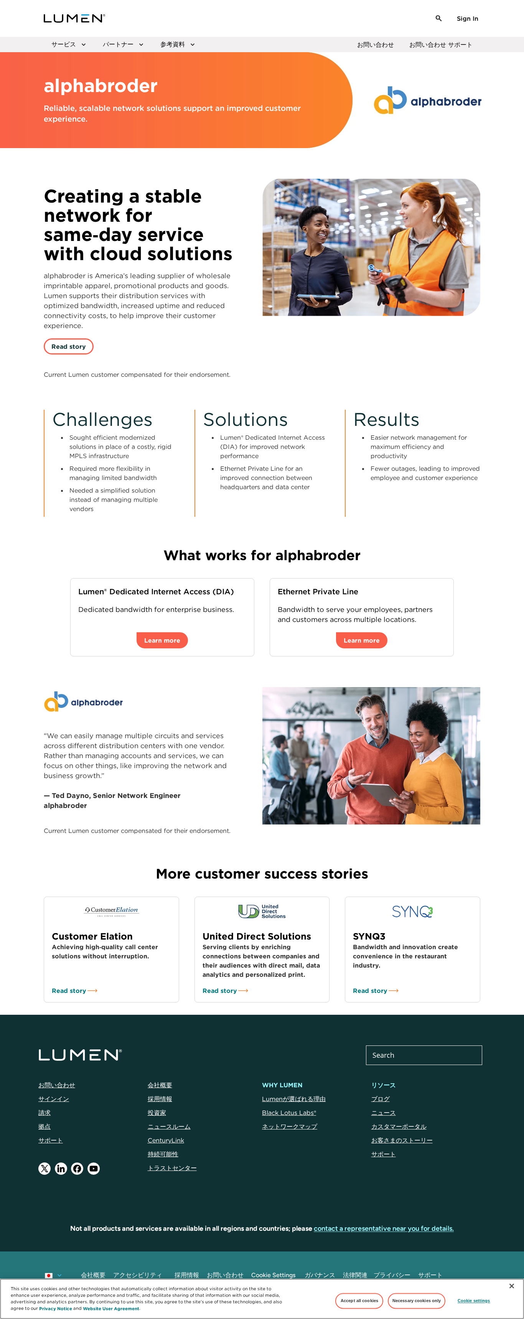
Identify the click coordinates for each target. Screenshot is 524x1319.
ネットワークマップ (289, 1126)
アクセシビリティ (137, 1275)
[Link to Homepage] (74, 18)
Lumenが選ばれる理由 (294, 1099)
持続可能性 (163, 1154)
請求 (44, 1112)
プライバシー (392, 1275)
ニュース (383, 1112)
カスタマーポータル (399, 1126)
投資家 (157, 1112)
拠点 (44, 1126)
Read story (68, 346)
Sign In (467, 18)
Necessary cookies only (416, 1300)
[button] (439, 18)
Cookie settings (474, 1300)
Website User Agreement (111, 1308)
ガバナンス (320, 1275)
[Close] (511, 1286)
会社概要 (160, 1085)
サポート (50, 1140)
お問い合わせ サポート (441, 44)
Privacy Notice (55, 1308)
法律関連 (355, 1275)
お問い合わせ (375, 44)
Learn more (162, 640)
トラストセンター (172, 1168)
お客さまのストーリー (402, 1140)
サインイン (53, 1099)
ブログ (380, 1099)
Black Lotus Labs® (289, 1112)
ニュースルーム (169, 1126)
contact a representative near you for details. (384, 1228)
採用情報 (160, 1099)
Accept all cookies (359, 1300)
